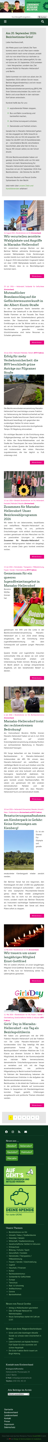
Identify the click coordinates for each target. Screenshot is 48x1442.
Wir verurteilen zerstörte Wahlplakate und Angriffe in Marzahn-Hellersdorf (23, 240)
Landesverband (11, 1415)
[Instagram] (12, 1132)
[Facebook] (6, 1132)
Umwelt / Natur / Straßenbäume (22, 1235)
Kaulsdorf (7, 503)
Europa (12, 1279)
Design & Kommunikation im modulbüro (27, 1439)
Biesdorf (17, 500)
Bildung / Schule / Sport (19, 1250)
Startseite (8, 1409)
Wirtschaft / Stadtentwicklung (21, 1241)
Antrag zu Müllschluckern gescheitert (23, 1308)
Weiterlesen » (37, 276)
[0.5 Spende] (20, 1223)
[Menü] (5, 21)
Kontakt (7, 1418)
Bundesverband (11, 1412)
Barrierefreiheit (15, 1294)
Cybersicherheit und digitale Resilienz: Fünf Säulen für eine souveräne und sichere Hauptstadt (24, 1344)
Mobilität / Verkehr (27, 353)
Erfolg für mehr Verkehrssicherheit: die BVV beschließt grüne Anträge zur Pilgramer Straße (21, 364)
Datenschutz (9, 1427)
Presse (7, 1421)
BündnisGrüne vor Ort (23, 233)
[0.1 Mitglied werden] (20, 1184)
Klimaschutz (27, 809)
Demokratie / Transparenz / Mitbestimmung (29, 567)
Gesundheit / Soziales (18, 1253)
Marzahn (21, 503)
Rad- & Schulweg (16, 1285)
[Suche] (42, 21)
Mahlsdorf (17, 353)
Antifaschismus (15, 1288)
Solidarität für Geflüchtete (34, 286)
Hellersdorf (20, 286)
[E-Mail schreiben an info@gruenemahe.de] (25, 1132)
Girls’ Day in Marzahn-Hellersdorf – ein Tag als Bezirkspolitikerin (21, 1028)
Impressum (9, 1424)
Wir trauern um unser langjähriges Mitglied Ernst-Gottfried (20, 957)
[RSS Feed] (19, 1132)
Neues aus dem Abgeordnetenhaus (23, 1328)
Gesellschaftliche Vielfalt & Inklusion (27, 1018)
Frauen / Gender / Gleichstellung (15, 570)
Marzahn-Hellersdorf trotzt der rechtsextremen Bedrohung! (23, 725)
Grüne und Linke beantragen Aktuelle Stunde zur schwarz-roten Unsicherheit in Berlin (25, 1336)
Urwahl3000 (36, 1436)
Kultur (11, 1270)
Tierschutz (13, 1282)
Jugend (12, 1264)
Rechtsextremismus (37, 715)
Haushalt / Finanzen (17, 1267)
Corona (12, 1291)
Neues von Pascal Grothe (18, 1303)
